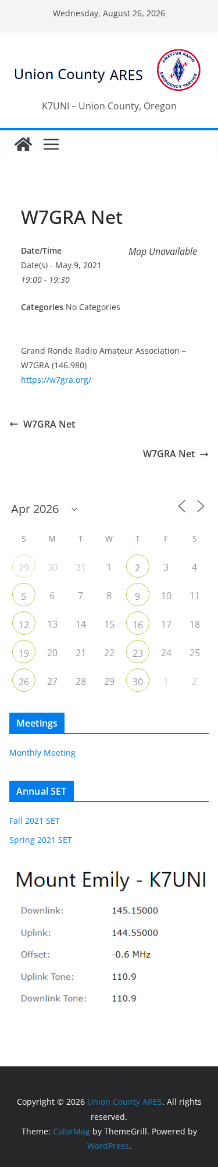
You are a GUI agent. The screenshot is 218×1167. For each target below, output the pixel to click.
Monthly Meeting (42, 752)
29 (24, 567)
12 (24, 624)
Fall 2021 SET (34, 820)
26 (24, 681)
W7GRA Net (49, 424)
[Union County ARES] (23, 144)
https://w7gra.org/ (56, 379)
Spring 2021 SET (40, 839)
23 (138, 653)
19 (24, 653)
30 (138, 681)
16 (138, 624)
